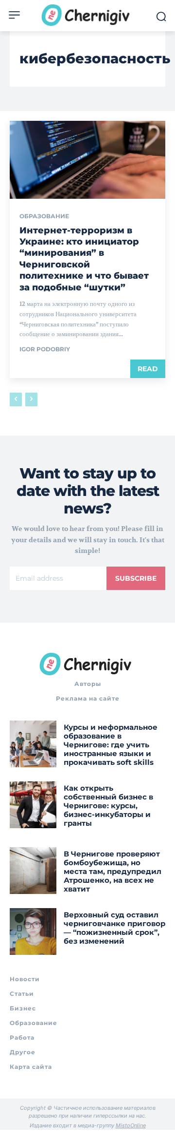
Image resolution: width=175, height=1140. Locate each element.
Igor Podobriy (44, 349)
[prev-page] (16, 399)
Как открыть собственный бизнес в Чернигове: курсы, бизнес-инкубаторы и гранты (108, 805)
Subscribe (136, 578)
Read (148, 368)
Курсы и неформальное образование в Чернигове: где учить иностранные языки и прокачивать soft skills (111, 744)
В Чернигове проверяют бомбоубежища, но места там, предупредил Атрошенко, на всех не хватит (112, 871)
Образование (44, 216)
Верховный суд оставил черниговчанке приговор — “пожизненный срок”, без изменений (114, 928)
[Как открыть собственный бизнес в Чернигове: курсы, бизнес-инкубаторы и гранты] (33, 804)
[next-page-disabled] (31, 399)
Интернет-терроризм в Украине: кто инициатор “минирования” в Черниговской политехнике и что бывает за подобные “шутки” (84, 259)
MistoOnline (131, 1125)
